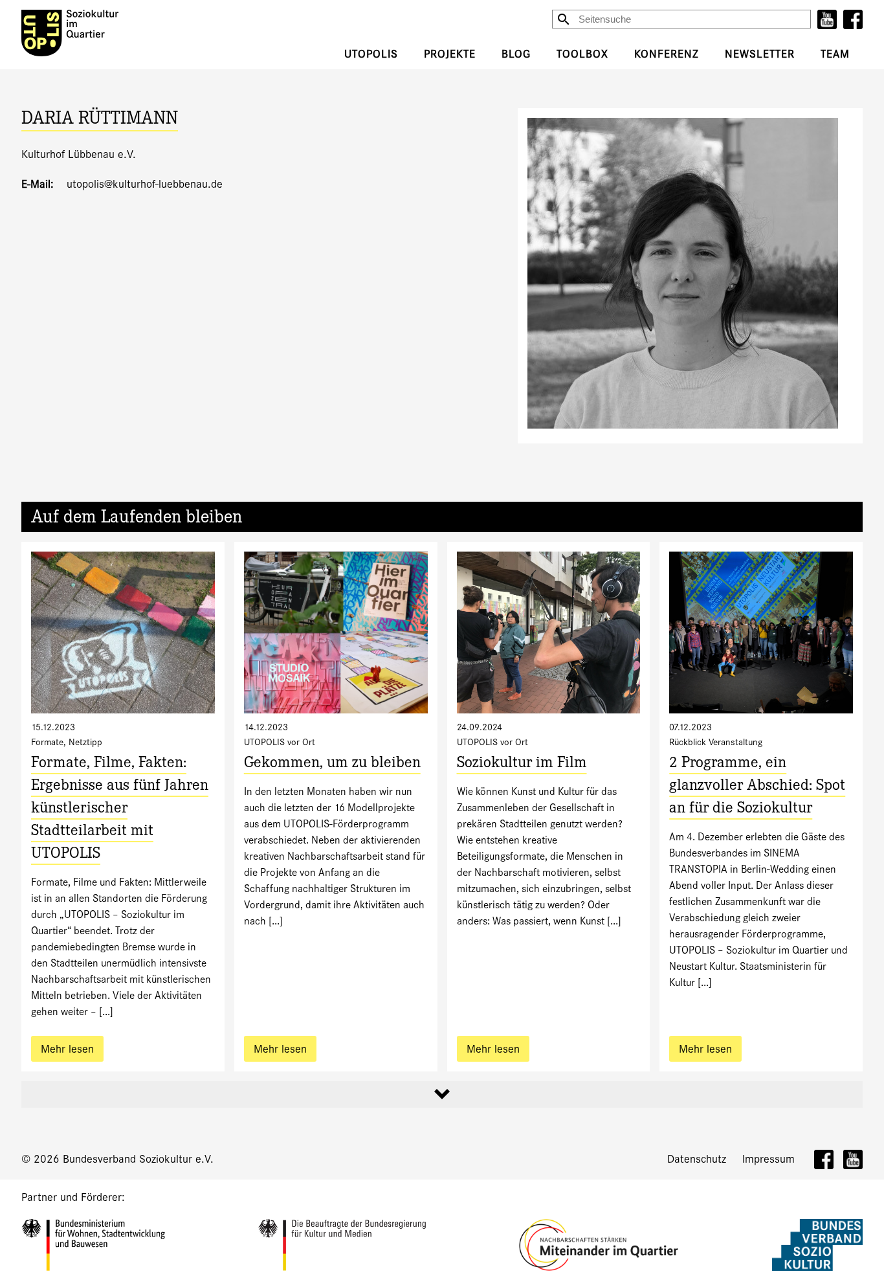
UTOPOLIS (371, 54)
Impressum (768, 1159)
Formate (47, 742)
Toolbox (582, 54)
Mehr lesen (67, 1049)
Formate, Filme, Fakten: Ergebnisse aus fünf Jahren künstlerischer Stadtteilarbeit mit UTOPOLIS (119, 809)
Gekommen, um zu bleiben (332, 764)
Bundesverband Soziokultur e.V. (138, 1159)
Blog (516, 54)
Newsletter (760, 54)
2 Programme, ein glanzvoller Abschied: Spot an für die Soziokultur (757, 787)
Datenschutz (696, 1159)
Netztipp (85, 742)
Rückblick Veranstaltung (715, 742)
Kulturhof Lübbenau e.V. (78, 154)
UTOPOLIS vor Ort (279, 742)
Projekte (450, 54)
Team (835, 54)
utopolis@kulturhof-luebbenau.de (145, 184)
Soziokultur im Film (522, 764)
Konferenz (666, 54)
